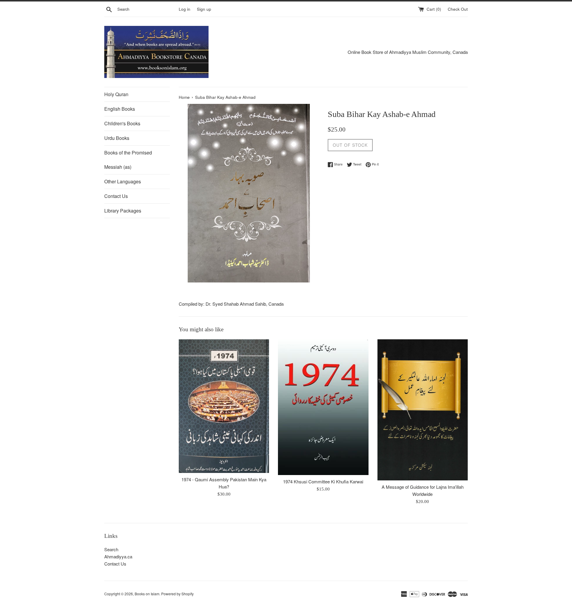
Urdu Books (116, 138)
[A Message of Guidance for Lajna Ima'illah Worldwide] (422, 409)
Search (111, 549)
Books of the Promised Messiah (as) (128, 159)
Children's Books (122, 123)
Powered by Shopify (177, 593)
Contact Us (116, 196)
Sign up (204, 9)
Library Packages (122, 210)
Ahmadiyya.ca (118, 556)
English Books (119, 108)
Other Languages (122, 181)
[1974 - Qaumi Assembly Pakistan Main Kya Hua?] (224, 406)
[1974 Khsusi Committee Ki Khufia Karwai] (323, 407)
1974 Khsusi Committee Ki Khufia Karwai (323, 481)
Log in (184, 9)
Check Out (458, 9)
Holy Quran (116, 94)
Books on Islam (147, 593)
